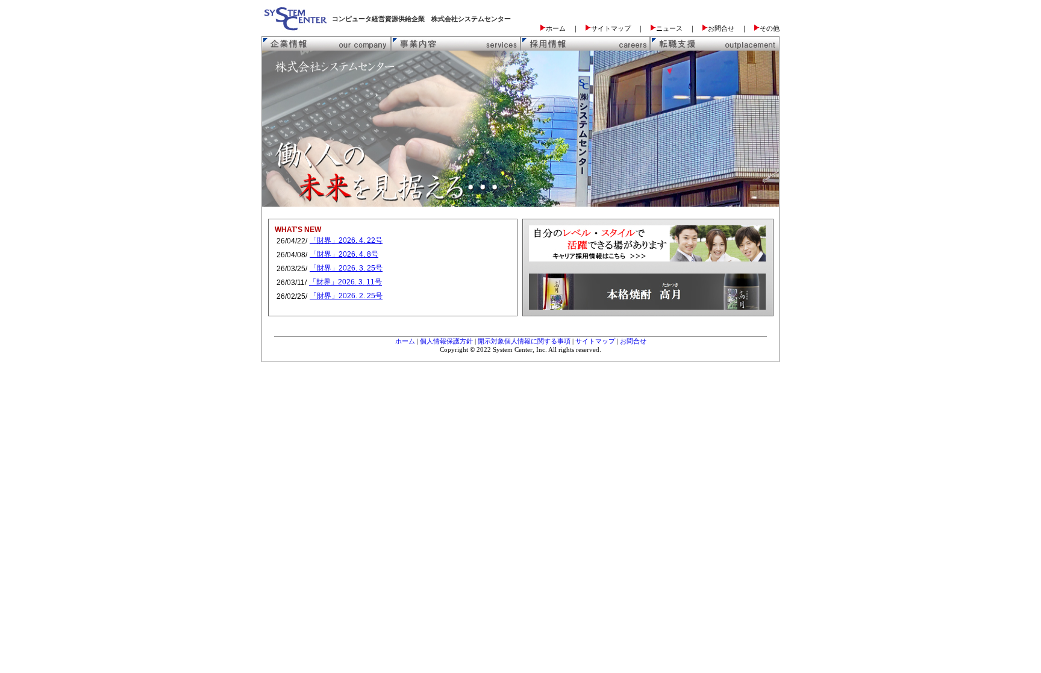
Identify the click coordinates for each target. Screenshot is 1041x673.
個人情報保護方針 (446, 341)
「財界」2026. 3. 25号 (346, 268)
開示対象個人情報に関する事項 (524, 341)
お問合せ (633, 341)
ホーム (405, 341)
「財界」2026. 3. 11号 (345, 282)
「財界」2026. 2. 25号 (346, 296)
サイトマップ (595, 341)
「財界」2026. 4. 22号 (346, 240)
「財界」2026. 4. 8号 (344, 254)
